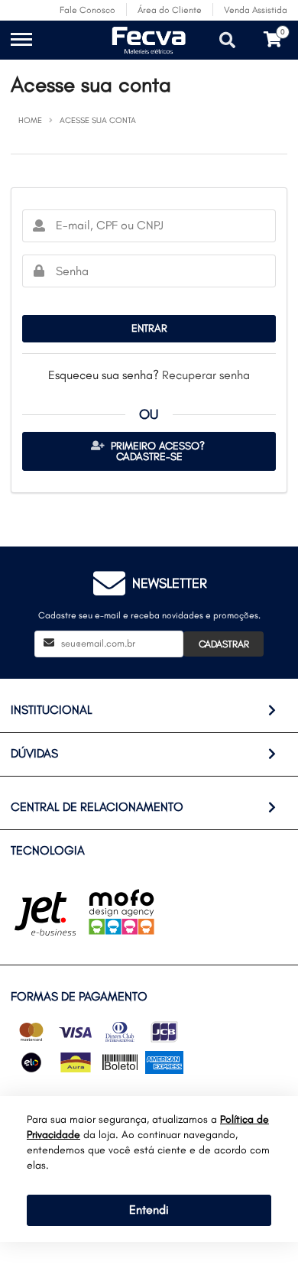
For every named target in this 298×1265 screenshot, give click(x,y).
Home (30, 120)
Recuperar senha (206, 375)
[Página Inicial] (100, 51)
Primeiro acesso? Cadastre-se (156, 451)
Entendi (149, 1209)
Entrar (149, 328)
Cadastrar (224, 644)
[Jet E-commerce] (45, 914)
